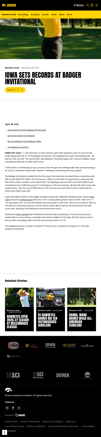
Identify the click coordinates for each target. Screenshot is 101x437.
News (61, 14)
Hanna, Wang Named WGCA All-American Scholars (81, 320)
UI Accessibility (88, 426)
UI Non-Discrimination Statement (63, 426)
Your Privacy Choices (14, 426)
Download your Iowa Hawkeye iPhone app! (27, 130)
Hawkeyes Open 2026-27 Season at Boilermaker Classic (18, 321)
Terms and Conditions (52, 421)
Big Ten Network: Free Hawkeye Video (24, 141)
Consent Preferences (30, 421)
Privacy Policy (11, 421)
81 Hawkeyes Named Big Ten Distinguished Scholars (47, 320)
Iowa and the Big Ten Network (21, 135)
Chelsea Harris (25, 199)
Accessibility (10, 431)
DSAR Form (70, 421)
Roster (45, 14)
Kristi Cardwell (22, 214)
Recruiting (23, 14)
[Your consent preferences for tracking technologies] (4, 432)
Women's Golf (12, 67)
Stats (53, 14)
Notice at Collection (36, 426)
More (69, 14)
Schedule (35, 14)
